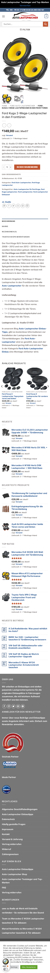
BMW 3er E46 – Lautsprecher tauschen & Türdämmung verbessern (27, 638)
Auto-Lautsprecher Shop (14, 874)
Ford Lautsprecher (25, 192)
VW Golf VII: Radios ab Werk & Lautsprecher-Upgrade (24, 655)
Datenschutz (8, 819)
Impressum (7, 829)
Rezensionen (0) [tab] (9, 232)
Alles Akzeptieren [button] (29, 967)
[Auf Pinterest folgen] (23, 706)
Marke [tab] (5, 226)
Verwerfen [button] (25, 5)
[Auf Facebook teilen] (9, 206)
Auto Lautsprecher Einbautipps (17, 814)
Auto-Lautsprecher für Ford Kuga (27, 189)
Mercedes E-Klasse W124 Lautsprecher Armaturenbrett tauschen (24, 665)
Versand (9, 135)
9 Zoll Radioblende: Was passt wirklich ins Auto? (28, 629)
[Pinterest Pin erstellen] (23, 206)
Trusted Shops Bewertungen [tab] (15, 237)
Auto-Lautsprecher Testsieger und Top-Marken (22, 881)
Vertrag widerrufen (11, 844)
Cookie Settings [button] (11, 967)
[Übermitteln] (45, 24)
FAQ (4, 887)
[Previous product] (9, 125)
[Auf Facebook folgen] (4, 706)
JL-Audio (6, 202)
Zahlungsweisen (10, 854)
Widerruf (6, 849)
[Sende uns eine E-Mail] (18, 706)
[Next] (44, 64)
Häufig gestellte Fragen (13, 824)
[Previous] (6, 64)
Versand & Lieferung (12, 839)
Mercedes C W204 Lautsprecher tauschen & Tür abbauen (23, 920)
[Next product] (4, 125)
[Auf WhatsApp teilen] (4, 206)
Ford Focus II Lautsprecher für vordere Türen (37, 396)
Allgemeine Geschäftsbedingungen (19, 809)
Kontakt (6, 834)
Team (5, 918)
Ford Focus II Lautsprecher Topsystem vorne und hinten (12, 396)
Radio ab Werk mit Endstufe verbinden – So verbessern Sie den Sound (23, 910)
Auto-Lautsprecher (11, 285)
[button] (3, 16)
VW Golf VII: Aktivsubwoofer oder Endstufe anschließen (26, 646)
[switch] (5, 969)
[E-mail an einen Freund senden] (18, 206)
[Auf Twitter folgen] (13, 706)
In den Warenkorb (27, 167)
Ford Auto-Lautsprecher (22, 106)
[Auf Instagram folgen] (9, 706)
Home (4, 106)
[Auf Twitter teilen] (13, 206)
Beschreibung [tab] (8, 221)
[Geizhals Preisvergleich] (9, 767)
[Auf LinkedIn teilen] (27, 206)
